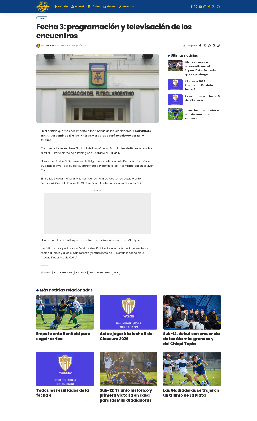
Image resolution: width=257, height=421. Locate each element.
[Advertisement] (97, 213)
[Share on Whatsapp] (209, 45)
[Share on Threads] (214, 45)
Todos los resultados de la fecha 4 (62, 393)
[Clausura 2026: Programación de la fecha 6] (175, 84)
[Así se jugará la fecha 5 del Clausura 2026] (128, 312)
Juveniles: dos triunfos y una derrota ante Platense (202, 114)
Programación (100, 272)
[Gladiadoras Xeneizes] (43, 6)
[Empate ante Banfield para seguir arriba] (65, 312)
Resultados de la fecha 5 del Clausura (202, 98)
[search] (218, 6)
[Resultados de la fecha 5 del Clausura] (175, 99)
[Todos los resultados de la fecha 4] (65, 369)
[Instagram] (205, 6)
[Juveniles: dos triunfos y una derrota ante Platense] (175, 114)
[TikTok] (209, 6)
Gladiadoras (52, 45)
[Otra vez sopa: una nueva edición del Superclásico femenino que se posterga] (175, 65)
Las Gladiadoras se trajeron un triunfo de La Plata (191, 393)
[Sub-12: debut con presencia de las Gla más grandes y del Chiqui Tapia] (192, 312)
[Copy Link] (219, 45)
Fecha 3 (81, 272)
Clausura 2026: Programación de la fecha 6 (199, 85)
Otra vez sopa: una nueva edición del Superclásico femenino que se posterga (201, 68)
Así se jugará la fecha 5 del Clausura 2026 (127, 336)
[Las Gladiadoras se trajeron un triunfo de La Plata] (192, 369)
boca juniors (63, 272)
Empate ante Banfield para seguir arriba (63, 336)
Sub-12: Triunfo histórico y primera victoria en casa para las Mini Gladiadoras (126, 395)
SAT (116, 272)
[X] (195, 6)
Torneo (42, 18)
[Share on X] (205, 45)
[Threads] (213, 6)
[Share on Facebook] (200, 45)
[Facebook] (191, 6)
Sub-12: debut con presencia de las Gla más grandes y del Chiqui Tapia (191, 338)
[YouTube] (200, 6)
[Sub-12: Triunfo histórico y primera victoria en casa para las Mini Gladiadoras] (128, 369)
